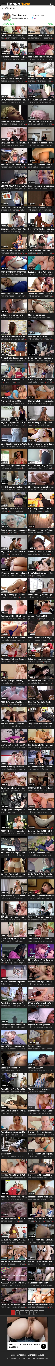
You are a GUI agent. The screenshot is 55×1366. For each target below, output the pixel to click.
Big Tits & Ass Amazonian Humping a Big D (14, 551)
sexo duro (41, 59)
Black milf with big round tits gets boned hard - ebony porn (41, 1304)
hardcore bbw (7, 167)
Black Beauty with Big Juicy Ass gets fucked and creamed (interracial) (41, 422)
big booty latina (21, 576)
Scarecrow (6, 1154)
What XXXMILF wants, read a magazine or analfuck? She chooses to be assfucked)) (41, 810)
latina (3, 877)
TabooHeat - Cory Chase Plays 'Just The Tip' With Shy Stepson (41, 939)
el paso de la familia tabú (38, 188)
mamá (40, 446)
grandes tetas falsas (20, 791)
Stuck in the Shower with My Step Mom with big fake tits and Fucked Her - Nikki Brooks (14, 1132)
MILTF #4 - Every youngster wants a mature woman (14, 831)
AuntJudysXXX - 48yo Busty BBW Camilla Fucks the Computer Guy (14, 164)
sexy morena (24, 124)
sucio (21, 446)
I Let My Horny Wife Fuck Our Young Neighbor (14, 939)
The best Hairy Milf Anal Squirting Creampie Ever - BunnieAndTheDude (41, 121)
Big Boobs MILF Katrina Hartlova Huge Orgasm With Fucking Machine (41, 745)
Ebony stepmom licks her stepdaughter (41, 487)
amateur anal (39, 1285)
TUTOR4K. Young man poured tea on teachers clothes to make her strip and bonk (14, 917)
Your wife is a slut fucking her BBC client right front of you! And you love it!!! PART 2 (14, 1111)
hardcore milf (34, 748)
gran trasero (20, 145)
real (20, 102)
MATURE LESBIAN (35, 1068)
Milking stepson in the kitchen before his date (14, 508)
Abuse (41, 1355)
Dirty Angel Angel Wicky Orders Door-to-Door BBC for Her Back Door (14, 143)
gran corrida (47, 1264)
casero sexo (42, 812)
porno (3, 403)
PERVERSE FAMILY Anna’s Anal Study (41, 680)
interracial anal (39, 791)
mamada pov (46, 1113)
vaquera (40, 145)
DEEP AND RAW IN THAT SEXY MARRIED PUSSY (14, 186)
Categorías (21, 1355)
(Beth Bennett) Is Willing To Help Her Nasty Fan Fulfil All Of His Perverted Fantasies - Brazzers (41, 272)
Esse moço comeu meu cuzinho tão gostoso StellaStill (14, 530)
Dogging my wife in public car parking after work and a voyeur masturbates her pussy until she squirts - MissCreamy (14, 810)
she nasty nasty (47, 296)
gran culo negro (14, 1285)
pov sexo (19, 898)
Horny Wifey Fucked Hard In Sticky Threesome (41, 229)
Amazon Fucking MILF (37, 616)
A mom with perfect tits (11, 401)
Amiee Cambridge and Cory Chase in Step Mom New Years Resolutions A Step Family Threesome (41, 982)
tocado (47, 446)
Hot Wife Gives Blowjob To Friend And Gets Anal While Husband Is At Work (14, 1175)
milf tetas (32, 145)
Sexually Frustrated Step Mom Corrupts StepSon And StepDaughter (41, 917)
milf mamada (13, 59)
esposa (25, 360)
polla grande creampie (24, 1264)
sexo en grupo (19, 1307)
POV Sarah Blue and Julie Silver (41, 164)
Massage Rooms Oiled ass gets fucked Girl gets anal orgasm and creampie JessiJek (41, 1197)
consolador (12, 81)
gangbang (36, 576)
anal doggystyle (34, 317)
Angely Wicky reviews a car (13, 1046)
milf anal (36, 167)
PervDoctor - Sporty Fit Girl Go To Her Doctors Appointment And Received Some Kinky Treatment (41, 78)
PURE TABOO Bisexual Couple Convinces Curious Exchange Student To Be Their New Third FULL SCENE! (41, 788)
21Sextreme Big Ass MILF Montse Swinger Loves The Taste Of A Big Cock (41, 1175)
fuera (30, 403)
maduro (35, 102)
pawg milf (43, 619)
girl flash (42, 855)
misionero (23, 296)
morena (21, 81)
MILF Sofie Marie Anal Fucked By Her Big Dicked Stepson (14, 702)
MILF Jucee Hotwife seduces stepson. (41, 57)
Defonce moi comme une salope (14, 315)
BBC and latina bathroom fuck (41, 896)
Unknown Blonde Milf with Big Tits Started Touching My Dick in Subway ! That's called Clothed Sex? (41, 831)
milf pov (31, 1027)
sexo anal (46, 317)
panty (3, 360)
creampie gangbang (43, 360)
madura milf (49, 339)
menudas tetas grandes (11, 253)
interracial (10, 145)
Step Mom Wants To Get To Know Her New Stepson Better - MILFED (41, 702)
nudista (24, 1027)
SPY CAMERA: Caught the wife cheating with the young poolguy (14, 853)
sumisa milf (14, 1092)
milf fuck (32, 1178)
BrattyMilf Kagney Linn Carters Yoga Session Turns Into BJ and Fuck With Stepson (41, 1111)
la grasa (51, 812)
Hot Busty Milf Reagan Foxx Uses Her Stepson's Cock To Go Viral (41, 143)
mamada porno (17, 231)
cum (32, 1092)
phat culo (14, 1070)
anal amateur (34, 38)
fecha (51, 102)
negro (30, 425)
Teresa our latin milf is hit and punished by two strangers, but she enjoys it (41, 293)
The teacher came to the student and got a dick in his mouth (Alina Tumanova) (41, 1089)
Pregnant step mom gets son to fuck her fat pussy (41, 186)
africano (50, 1049)
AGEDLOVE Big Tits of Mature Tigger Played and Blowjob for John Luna (14, 637)
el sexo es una (22, 812)
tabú (44, 576)
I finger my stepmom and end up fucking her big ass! (14, 573)
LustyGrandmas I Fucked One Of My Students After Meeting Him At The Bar (41, 551)
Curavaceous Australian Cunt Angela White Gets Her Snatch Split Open (14, 229)
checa (19, 1049)
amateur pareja (34, 726)
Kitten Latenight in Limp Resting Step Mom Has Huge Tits (41, 444)
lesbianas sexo (34, 489)
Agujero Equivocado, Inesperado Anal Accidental (14, 874)
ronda (51, 1307)
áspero (13, 1049)
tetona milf (22, 1242)
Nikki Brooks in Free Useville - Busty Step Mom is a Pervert (14, 896)
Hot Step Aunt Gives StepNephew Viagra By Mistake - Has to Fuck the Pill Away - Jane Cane (41, 1154)
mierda (37, 425)
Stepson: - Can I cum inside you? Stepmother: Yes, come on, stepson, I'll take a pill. (14, 336)
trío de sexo (42, 984)
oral (26, 769)
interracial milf (25, 726)
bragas (4, 210)
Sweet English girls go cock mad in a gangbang (14, 1304)
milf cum (32, 511)
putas (43, 167)
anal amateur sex (40, 1199)
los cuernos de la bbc (37, 640)
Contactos (32, 1355)
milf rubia (37, 382)
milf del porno (7, 274)
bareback (24, 1092)
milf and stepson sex (10, 296)
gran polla (24, 705)
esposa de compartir (9, 855)
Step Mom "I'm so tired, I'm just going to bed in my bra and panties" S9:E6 (14, 207)
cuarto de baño (34, 898)
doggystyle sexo (35, 941)
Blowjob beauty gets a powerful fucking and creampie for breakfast (14, 594)
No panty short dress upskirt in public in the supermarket (14, 358)
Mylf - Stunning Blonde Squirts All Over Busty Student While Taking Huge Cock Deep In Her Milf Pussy (41, 594)
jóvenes (22, 855)
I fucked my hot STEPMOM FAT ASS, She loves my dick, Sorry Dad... (41, 1261)
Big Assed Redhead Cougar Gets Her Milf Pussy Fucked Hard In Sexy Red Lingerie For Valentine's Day (14, 659)
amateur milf (37, 339)
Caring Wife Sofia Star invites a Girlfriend (41, 874)
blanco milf (5, 231)
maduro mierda (43, 1178)
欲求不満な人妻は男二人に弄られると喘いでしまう (41, 207)
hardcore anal (46, 124)
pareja (44, 726)
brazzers (44, 274)
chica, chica (33, 855)
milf (30, 102)
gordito (41, 1006)
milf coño (24, 339)
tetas (13, 382)
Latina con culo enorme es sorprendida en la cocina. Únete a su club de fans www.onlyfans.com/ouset (41, 659)
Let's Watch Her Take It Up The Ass (41, 336)
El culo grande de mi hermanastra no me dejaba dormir (41, 35)
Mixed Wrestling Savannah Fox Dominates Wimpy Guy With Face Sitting (14, 767)
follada (4, 81)
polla (3, 726)
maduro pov (19, 489)
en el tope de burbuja (14, 963)
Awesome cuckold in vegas (40, 637)
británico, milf (22, 640)
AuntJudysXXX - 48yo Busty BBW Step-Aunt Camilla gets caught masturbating (14, 616)
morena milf (19, 425)
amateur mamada (26, 38)
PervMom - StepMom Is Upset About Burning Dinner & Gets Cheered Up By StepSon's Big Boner (14, 57)
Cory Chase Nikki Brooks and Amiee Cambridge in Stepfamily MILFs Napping (14, 379)
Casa (13, 1355)
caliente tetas (39, 403)
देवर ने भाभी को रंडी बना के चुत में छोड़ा (13, 272)
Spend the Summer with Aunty (14, 444)
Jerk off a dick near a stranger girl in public (41, 853)
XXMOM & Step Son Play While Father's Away (41, 1003)
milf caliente (33, 210)
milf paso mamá (8, 898)
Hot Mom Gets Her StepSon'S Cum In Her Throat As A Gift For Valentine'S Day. (41, 1132)
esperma (32, 533)
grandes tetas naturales (20, 683)
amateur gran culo (17, 554)
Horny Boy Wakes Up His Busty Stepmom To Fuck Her (41, 508)
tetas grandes (20, 188)
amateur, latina (48, 898)
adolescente (33, 468)
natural (23, 210)
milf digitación (34, 274)
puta (3, 1113)
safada (51, 726)
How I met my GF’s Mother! (39, 250)
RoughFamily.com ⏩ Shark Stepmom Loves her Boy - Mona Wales (14, 1218)
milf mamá (14, 597)
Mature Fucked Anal (36, 315)
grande (7, 382)
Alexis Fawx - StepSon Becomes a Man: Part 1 (14, 293)
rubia (3, 145)
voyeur (4, 812)
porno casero (19, 274)
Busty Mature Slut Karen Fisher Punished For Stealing (14, 1089)
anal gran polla (12, 726)
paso (18, 382)
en (8, 360)
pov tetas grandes (13, 1135)
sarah (48, 167)
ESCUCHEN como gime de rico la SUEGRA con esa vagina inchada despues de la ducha (41, 465)
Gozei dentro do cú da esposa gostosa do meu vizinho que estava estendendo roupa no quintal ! (41, 379)
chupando (12, 984)
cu (19, 533)
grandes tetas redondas (38, 1307)
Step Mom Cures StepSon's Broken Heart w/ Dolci (14, 35)
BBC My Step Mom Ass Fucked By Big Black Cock (41, 767)
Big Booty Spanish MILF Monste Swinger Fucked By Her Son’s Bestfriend (14, 422)
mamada (9, 489)
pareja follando (7, 576)
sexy (43, 382)
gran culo (42, 554)
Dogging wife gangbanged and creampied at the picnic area (41, 358)
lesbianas (32, 1070)
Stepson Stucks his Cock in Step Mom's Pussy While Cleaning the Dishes (14, 960)
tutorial (19, 920)
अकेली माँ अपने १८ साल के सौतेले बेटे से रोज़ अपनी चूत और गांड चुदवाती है (14, 745)
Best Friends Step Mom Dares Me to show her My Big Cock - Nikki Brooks (14, 1003)
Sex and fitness (34, 1046)
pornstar (31, 81)
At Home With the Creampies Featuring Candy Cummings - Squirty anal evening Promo (14, 1261)
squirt (12, 1264)
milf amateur (12, 102)
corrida (4, 59)
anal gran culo (7, 1178)
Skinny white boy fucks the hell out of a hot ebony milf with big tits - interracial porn (41, 401)
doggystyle (32, 554)
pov (29, 446)
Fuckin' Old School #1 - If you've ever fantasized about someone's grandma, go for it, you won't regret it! (41, 1218)
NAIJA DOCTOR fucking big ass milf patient (14, 1283)
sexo (25, 920)
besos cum (48, 963)
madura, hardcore (21, 167)
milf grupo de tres (43, 81)
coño (52, 1242)
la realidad (44, 102)
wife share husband (9, 941)
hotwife (49, 59)
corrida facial (6, 834)
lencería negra (43, 769)
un (19, 339)
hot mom (32, 705)
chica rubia (14, 124)
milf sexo (32, 59)
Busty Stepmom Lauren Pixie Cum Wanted (14, 100)
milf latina (50, 382)
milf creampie (15, 619)
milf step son (42, 705)
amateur (17, 317)
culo (8, 403)
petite (3, 102)
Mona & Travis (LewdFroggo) (41, 960)
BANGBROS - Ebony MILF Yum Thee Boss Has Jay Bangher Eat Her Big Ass (14, 1240)
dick (52, 554)
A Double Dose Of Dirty (38, 1283)
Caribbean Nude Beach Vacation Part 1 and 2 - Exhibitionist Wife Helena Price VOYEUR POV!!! (14, 1025)
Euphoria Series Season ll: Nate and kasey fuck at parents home (14, 121)
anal (30, 124)
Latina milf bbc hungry (10, 1068)
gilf (26, 1156)
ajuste (51, 619)
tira (2, 920)
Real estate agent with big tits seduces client (14, 680)
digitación (32, 253)
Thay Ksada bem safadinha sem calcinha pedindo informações (41, 724)
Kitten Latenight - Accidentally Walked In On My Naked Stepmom (14, 465)
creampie (5, 597)
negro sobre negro (9, 1242)
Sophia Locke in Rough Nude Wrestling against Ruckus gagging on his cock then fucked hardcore (14, 982)
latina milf (5, 425)
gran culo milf (12, 38)
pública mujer (15, 360)
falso (3, 38)
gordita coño (42, 253)
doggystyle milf (17, 877)
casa (21, 1221)
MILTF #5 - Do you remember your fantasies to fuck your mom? (14, 1197)
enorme (25, 662)
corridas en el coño (9, 339)
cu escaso (25, 533)
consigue (39, 1027)
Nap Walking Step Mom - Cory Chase (41, 573)
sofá (16, 1221)
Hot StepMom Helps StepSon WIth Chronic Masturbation (41, 1240)
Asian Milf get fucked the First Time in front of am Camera (14, 78)
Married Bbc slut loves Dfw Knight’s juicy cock (14, 724)
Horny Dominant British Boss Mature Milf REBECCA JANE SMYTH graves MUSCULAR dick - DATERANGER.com (41, 100)
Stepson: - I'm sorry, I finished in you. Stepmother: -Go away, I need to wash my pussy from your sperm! (41, 530)
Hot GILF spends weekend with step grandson (14, 487)
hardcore (5, 124)
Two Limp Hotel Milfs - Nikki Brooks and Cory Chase (14, 788)
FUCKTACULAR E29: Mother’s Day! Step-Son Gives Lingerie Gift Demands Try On (14, 250)
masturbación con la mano (12, 769)
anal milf (36, 124)
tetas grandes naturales (19, 511)
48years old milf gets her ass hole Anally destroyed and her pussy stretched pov (41, 1025)
